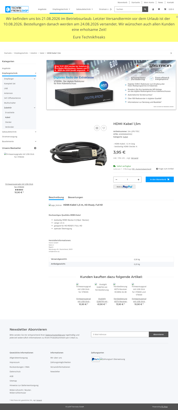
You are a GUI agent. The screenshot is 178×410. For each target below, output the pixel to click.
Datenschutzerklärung (55, 335)
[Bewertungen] (19, 190)
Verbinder (9, 127)
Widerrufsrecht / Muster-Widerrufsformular (21, 391)
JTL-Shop (164, 407)
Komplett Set (9, 83)
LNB (6, 88)
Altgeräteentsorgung (19, 357)
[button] (153, 9)
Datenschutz (15, 371)
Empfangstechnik (9, 73)
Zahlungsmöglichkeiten (60, 362)
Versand (134, 158)
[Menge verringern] (116, 179)
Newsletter (55, 371)
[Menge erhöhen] (138, 179)
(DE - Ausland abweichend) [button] (141, 169)
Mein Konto (149, 2)
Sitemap (13, 381)
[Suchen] (145, 9)
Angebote (6, 68)
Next (30, 174)
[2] (124, 187)
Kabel (125, 137)
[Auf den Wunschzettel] (104, 128)
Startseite (135, 2)
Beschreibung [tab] (56, 197)
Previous (8, 174)
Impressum (15, 362)
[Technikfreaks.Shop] (17, 9)
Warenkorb (122, 2)
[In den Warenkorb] (51, 120)
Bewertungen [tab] (75, 197)
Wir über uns (56, 357)
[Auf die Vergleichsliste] (97, 128)
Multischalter (10, 103)
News (160, 2)
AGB (11, 376)
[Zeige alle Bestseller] (35, 148)
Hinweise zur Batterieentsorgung (24, 385)
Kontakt (170, 2)
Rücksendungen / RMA (19, 367)
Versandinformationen (60, 367)
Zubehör (8, 107)
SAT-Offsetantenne (12, 98)
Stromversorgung (9, 136)
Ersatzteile (9, 112)
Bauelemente (8, 141)
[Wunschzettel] (159, 9)
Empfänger (9, 78)
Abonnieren (158, 334)
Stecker (8, 122)
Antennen (8, 93)
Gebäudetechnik (9, 132)
